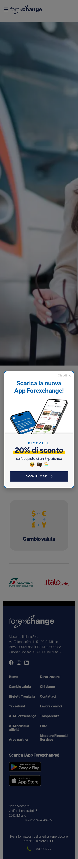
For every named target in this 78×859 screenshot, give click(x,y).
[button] (64, 375)
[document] (39, 429)
